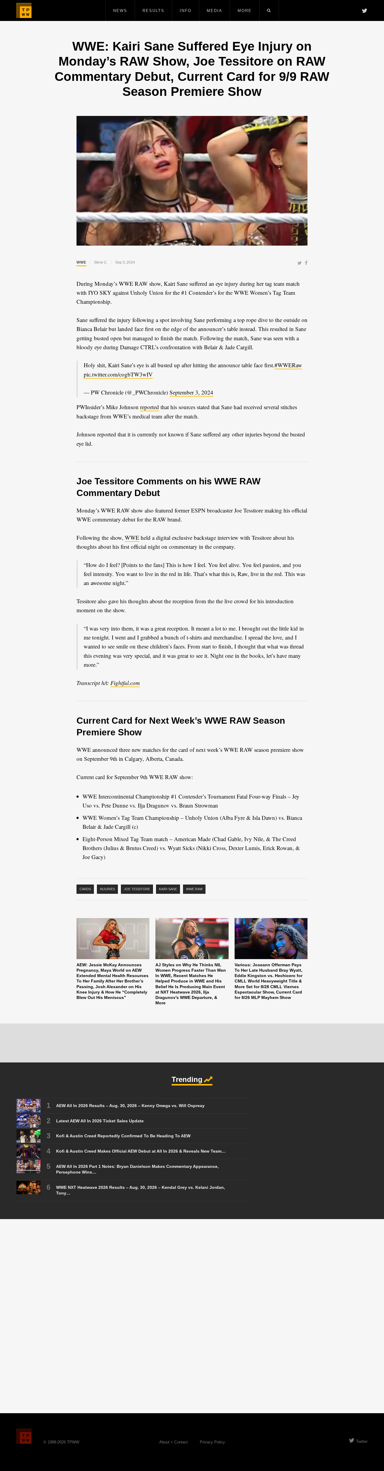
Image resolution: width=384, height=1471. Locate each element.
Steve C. (101, 262)
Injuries (107, 889)
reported (149, 407)
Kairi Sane (168, 889)
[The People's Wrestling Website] (24, 10)
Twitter (362, 1441)
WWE (81, 262)
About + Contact (173, 1442)
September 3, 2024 (191, 392)
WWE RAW (194, 889)
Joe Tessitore (137, 889)
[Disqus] (192, 1316)
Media (214, 10)
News (120, 10)
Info (185, 10)
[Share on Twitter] (299, 263)
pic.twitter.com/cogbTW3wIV (118, 374)
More (245, 10)
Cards (85, 889)
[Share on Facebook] (306, 263)
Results (153, 10)
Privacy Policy (212, 1442)
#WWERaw (288, 365)
